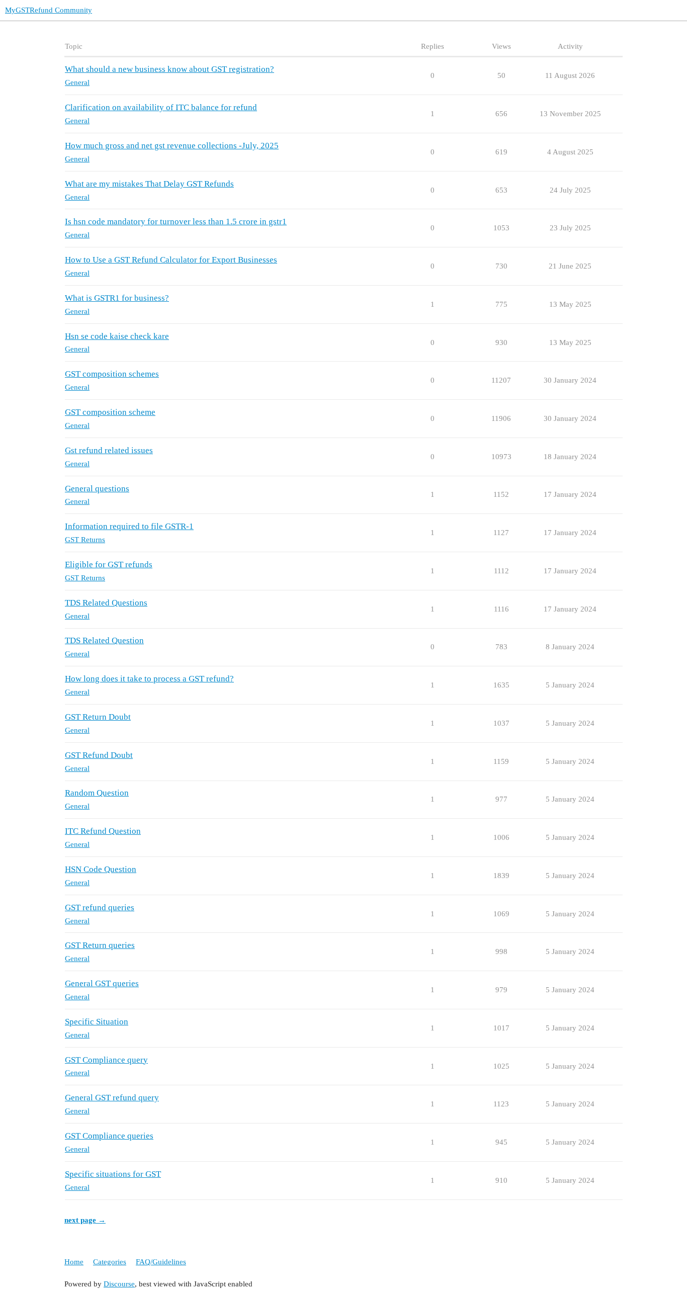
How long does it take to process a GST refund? (149, 678)
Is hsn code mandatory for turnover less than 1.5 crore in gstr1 (176, 221)
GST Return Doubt (98, 717)
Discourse (119, 1284)
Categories (109, 1262)
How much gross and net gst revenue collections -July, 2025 (172, 145)
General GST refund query (112, 1097)
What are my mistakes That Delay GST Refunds (149, 184)
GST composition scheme (110, 412)
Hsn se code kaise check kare (117, 336)
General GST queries (102, 983)
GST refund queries (99, 907)
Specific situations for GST (113, 1174)
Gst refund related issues (109, 450)
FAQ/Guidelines (161, 1262)
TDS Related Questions (106, 603)
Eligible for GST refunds (108, 564)
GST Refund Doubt (99, 755)
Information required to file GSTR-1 (129, 526)
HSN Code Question (100, 869)
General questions (97, 488)
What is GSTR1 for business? (117, 298)
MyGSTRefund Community (48, 10)
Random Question (97, 793)
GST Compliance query (106, 1060)
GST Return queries (100, 945)
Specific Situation (96, 1021)
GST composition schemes (112, 374)
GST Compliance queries (109, 1136)
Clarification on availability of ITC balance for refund (161, 107)
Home (73, 1262)
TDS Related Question (104, 640)
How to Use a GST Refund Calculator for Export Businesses (171, 260)
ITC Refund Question (103, 831)
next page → (85, 1220)
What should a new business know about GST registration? (169, 69)
